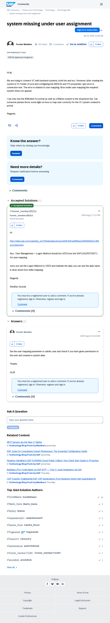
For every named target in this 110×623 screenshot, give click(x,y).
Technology (49, 10)
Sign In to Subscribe (87, 30)
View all (11, 567)
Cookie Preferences (27, 616)
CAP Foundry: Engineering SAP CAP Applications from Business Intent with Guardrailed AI (51, 479)
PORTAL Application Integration (20, 57)
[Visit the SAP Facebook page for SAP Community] (47, 584)
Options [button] (101, 30)
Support (82, 608)
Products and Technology (32, 10)
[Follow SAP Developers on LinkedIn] (63, 584)
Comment (96, 126)
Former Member (24, 44)
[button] (91, 44)
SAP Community (13, 10)
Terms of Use (83, 593)
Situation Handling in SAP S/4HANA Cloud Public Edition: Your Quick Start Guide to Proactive (53, 460)
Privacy (27, 593)
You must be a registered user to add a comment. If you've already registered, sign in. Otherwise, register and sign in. (50, 297)
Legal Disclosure (82, 600)
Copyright (27, 600)
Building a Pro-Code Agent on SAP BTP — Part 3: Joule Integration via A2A (44, 469)
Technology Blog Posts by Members (27, 445)
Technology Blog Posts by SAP (24, 455)
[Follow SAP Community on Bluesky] (52, 584)
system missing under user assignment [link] (25, 14)
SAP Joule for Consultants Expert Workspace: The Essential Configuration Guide (47, 451)
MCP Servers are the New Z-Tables (24, 442)
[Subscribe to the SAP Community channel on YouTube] (57, 584)
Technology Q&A (63, 10)
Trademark (27, 608)
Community (23, 4)
